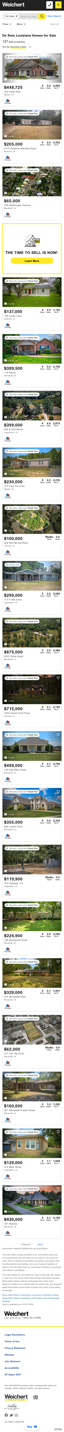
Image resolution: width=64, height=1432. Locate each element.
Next (40, 1244)
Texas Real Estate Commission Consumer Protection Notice (30, 1295)
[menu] (58, 5)
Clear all (54, 24)
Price (5, 24)
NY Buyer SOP (13, 1374)
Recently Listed (18, 47)
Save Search (54, 16)
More (19, 24)
